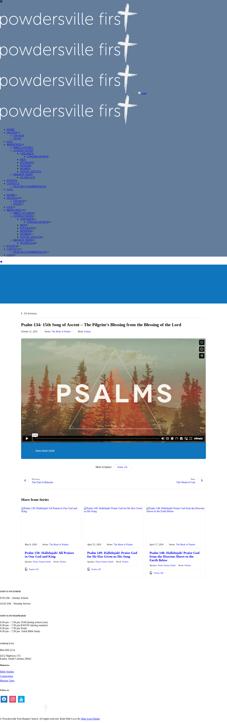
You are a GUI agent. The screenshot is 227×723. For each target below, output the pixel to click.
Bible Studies (7, 671)
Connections (6, 676)
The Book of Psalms (61, 331)
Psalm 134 (122, 467)
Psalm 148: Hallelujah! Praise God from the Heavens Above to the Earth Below (174, 556)
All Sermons (30, 313)
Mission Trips (7, 680)
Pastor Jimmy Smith (45, 450)
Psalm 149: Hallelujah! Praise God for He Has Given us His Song (112, 554)
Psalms (87, 331)
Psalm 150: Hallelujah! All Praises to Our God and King (49, 554)
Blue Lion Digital (90, 718)
